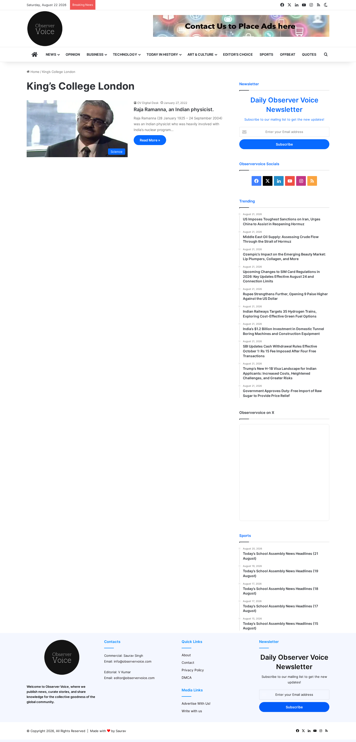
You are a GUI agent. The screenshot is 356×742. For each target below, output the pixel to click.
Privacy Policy (193, 670)
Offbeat (287, 54)
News (51, 54)
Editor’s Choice (238, 54)
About (186, 655)
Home (34, 72)
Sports (266, 54)
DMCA (187, 678)
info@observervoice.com (132, 661)
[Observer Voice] (45, 28)
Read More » (150, 140)
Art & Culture (200, 54)
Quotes (309, 54)
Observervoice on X (256, 412)
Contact (188, 663)
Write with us (192, 711)
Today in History (162, 54)
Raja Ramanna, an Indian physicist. (174, 109)
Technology (125, 54)
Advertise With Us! (196, 703)
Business (95, 54)
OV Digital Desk (148, 103)
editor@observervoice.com (134, 678)
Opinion (73, 54)
